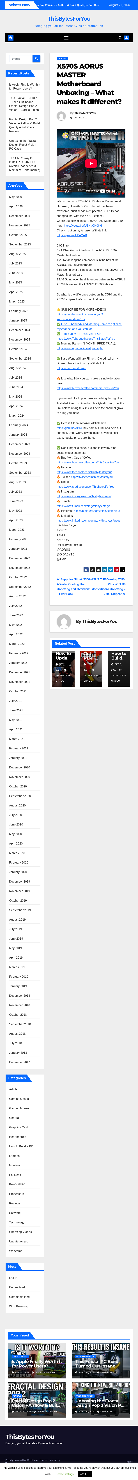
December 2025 (19, 215)
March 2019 (17, 967)
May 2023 (15, 510)
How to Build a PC (21, 1146)
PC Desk (15, 1174)
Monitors (14, 1165)
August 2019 (17, 919)
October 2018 (18, 1014)
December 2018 (19, 995)
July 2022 (15, 605)
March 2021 (17, 738)
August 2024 (17, 368)
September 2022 (20, 586)
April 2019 (16, 957)
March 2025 (17, 301)
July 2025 (15, 263)
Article (13, 1089)
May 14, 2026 (22, 1372)
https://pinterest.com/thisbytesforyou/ (97, 510)
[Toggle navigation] (66, 38)
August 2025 (17, 253)
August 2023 (17, 482)
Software (15, 1212)
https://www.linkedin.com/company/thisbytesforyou (89, 520)
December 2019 (19, 881)
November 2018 (19, 1005)
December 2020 (19, 767)
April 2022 (16, 634)
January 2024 (18, 434)
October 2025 (18, 234)
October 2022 (18, 577)
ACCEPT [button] (85, 1474)
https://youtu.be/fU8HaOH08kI (83, 225)
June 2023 (16, 501)
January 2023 (18, 548)
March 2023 (17, 529)
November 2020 (19, 776)
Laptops (14, 1155)
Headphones (17, 1136)
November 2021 (19, 681)
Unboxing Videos (20, 1231)
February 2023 (18, 539)
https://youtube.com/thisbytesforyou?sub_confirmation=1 (89, 324)
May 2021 (15, 719)
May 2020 (15, 834)
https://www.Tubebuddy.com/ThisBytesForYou (86, 338)
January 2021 (18, 757)
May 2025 (15, 282)
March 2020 (17, 853)
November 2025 (19, 225)
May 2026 (15, 196)
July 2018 (15, 1043)
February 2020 (18, 862)
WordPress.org (19, 1306)
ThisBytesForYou (69, 18)
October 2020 (18, 786)
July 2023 (15, 491)
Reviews (14, 1203)
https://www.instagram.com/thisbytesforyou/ (84, 496)
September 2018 (20, 1024)
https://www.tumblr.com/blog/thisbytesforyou (84, 506)
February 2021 (18, 748)
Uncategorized (18, 1241)
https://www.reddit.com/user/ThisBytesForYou (85, 486)
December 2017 (19, 1062)
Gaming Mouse (19, 1108)
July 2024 (15, 377)
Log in (13, 1277)
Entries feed (17, 1287)
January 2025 (18, 320)
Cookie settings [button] (65, 1474)
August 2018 (17, 1033)
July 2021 (15, 700)
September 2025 (20, 244)
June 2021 (16, 710)
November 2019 (19, 891)
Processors (16, 1193)
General (14, 1117)
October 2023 (18, 463)
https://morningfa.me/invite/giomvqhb (80, 348)
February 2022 (18, 653)
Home (129, 1461)
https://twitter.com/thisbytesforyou (92, 477)
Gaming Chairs (19, 1098)
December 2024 (19, 330)
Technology (16, 1222)
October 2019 (18, 900)
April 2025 (16, 292)
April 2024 (16, 406)
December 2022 (19, 558)
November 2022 (19, 567)
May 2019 (15, 948)
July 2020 (15, 815)
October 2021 (18, 691)
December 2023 (19, 444)
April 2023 (16, 520)
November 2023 (19, 453)
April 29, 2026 (87, 1372)
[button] (120, 37)
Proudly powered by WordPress (22, 1460)
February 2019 (18, 976)
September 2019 (20, 910)
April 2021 (16, 729)
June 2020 (16, 824)
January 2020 (18, 872)
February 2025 (18, 311)
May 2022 (15, 624)
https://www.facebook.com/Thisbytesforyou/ (84, 472)
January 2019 (18, 986)
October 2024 (18, 349)
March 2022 (17, 643)
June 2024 (16, 387)
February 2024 (18, 425)
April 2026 (16, 206)
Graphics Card (18, 1127)
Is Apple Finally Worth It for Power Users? (37, 1364)
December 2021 (19, 672)
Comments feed (19, 1296)
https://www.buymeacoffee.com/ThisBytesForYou (88, 388)
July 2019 (15, 929)
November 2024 (19, 339)
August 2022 (17, 596)
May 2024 (15, 396)
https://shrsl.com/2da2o (71, 368)
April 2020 (16, 843)
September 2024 (20, 358)
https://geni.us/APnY (70, 428)
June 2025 (16, 273)
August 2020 (17, 805)
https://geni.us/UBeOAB (72, 235)
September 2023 (20, 472)
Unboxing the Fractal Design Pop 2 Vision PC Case (22, 144)
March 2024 (17, 415)
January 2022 (18, 662)
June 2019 (16, 938)
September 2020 (20, 796)
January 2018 (18, 1052)
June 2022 (16, 615)
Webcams (15, 1251)
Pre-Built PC (17, 1184)
